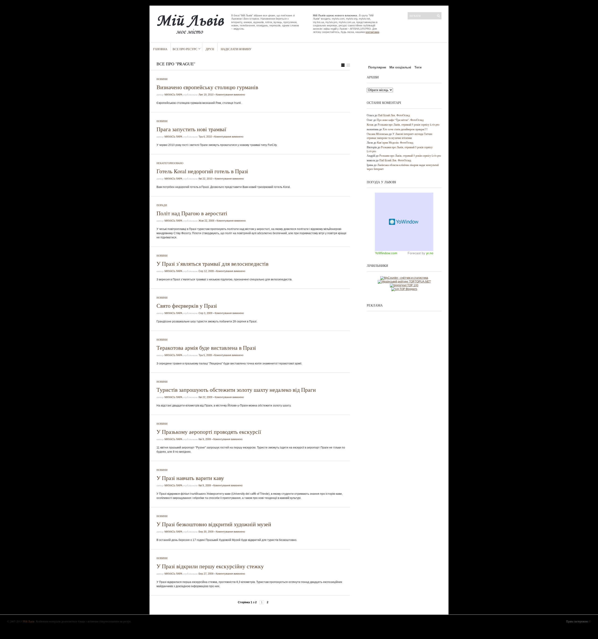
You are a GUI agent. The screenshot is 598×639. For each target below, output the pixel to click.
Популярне (377, 67)
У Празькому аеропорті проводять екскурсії (209, 431)
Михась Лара (173, 94)
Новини (162, 79)
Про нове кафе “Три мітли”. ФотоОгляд (400, 120)
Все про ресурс (185, 49)
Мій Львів (29, 621)
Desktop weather (404, 222)
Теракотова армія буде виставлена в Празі (206, 347)
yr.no (429, 253)
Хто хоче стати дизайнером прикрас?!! (405, 129)
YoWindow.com (386, 253)
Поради (162, 205)
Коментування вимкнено (230, 94)
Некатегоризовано (170, 163)
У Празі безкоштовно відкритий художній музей (214, 524)
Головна (160, 49)
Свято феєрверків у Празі (187, 305)
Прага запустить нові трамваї (191, 129)
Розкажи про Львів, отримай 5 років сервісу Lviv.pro (408, 124)
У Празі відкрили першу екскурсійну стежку (210, 566)
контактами (372, 32)
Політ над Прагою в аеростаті (192, 213)
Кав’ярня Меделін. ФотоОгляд (395, 142)
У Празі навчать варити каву (190, 478)
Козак (370, 124)
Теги (418, 67)
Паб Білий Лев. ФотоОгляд (394, 115)
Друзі (210, 49)
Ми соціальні (400, 67)
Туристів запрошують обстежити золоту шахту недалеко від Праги (236, 389)
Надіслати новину (236, 49)
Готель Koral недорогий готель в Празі (202, 171)
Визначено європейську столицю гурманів (207, 87)
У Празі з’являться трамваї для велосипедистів (212, 263)
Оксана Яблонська (377, 134)
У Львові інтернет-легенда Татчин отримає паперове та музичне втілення (399, 136)
